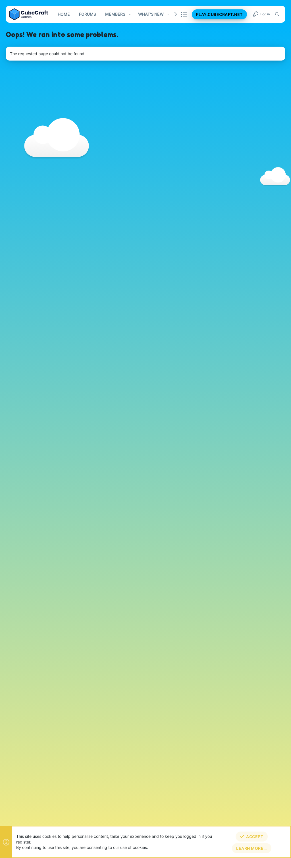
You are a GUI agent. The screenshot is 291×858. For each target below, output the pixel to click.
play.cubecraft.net (219, 14)
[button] (130, 14)
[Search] (277, 14)
